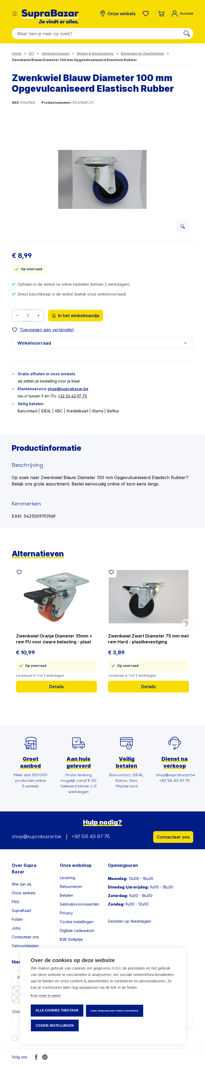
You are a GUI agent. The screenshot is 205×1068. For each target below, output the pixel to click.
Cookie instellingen (76, 921)
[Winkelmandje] (161, 13)
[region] (102, 179)
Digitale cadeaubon (77, 930)
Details (56, 686)
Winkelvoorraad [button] (34, 343)
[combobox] (96, 33)
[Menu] (15, 14)
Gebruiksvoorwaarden (79, 904)
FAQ (15, 901)
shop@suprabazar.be (68, 388)
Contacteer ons (173, 837)
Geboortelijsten (25, 945)
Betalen (66, 895)
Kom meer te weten (46, 996)
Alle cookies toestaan (57, 1010)
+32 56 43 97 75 (72, 396)
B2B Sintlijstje (71, 939)
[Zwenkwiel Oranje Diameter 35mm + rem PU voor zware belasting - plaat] (56, 597)
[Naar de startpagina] (50, 16)
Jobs (16, 928)
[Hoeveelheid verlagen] (17, 315)
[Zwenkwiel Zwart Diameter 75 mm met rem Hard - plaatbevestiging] (148, 597)
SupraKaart (21, 910)
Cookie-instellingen (55, 1025)
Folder (17, 919)
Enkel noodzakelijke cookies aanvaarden (114, 1011)
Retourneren (71, 886)
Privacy (66, 913)
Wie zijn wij (21, 884)
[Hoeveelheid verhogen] (38, 315)
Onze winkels (24, 893)
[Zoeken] (186, 33)
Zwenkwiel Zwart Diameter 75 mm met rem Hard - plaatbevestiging (148, 638)
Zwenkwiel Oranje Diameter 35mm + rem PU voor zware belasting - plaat (54, 638)
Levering (67, 877)
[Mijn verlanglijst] (147, 13)
